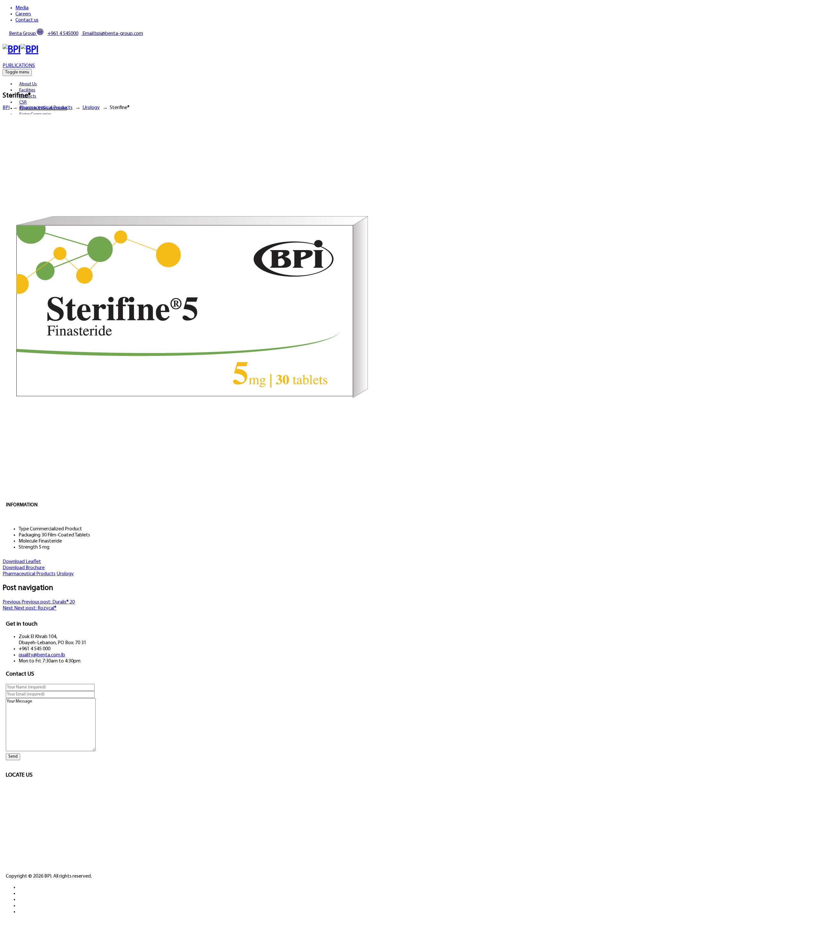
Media (22, 8)
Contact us (26, 20)
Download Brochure (24, 567)
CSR (23, 102)
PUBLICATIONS (19, 65)
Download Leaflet (22, 561)
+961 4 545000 (62, 33)
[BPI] (20, 50)
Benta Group (23, 33)
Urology (65, 574)
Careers (23, 14)
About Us (28, 84)
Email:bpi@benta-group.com (112, 33)
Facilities (27, 90)
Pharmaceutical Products (29, 574)
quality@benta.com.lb (42, 655)
